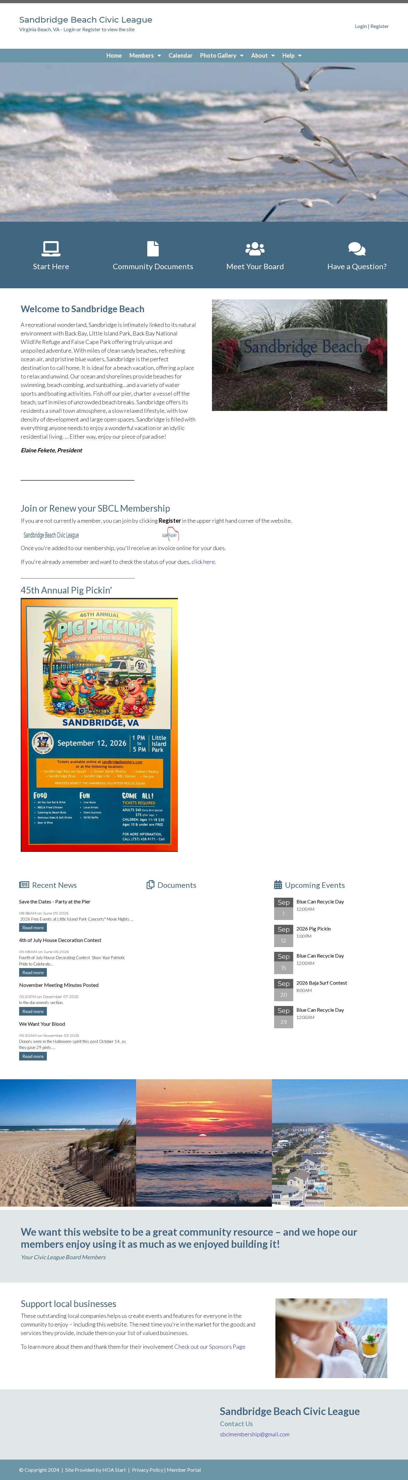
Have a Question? (357, 266)
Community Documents (153, 266)
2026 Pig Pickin (313, 928)
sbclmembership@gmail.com (254, 1434)
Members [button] (142, 55)
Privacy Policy (147, 1470)
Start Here (51, 266)
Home (114, 55)
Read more (33, 927)
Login (361, 26)
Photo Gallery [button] (218, 55)
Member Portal (184, 1470)
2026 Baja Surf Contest (321, 983)
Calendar (181, 55)
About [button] (260, 55)
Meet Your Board (255, 266)
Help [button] (288, 55)
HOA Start (114, 1470)
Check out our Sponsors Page (209, 1346)
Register (379, 26)
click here (203, 561)
